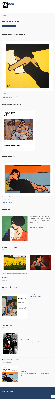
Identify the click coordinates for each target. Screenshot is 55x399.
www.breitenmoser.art (36, 296)
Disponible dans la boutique (7, 97)
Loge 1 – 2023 (4, 280)
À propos (8, 11)
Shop (15, 11)
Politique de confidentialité (7, 392)
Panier (26, 11)
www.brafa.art (32, 230)
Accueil (4, 15)
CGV (30, 392)
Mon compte (31, 11)
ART (3, 11)
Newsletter (21, 11)
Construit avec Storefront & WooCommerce (21, 392)
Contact (37, 11)
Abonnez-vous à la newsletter (9, 26)
